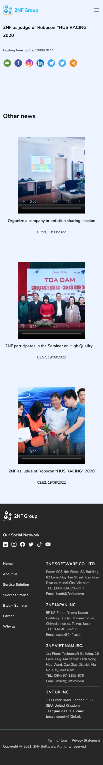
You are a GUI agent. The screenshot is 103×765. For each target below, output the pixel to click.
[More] (73, 63)
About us (10, 574)
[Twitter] (62, 63)
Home (8, 563)
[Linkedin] (40, 63)
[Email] (7, 63)
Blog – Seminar (15, 605)
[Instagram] (29, 63)
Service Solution (16, 584)
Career (8, 616)
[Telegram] (51, 63)
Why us (9, 626)
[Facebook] (18, 63)
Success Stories (15, 595)
